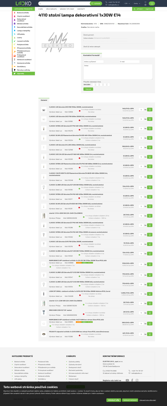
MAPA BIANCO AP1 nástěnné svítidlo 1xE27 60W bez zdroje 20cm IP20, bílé (76, 319)
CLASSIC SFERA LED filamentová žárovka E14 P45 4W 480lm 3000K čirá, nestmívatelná (80, 164)
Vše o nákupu (51, 9)
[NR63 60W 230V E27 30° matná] (44, 313)
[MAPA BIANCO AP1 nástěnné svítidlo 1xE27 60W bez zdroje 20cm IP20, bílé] (44, 323)
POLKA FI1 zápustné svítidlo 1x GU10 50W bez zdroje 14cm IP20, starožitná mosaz (79, 331)
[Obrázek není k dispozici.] (57, 42)
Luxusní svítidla (23, 41)
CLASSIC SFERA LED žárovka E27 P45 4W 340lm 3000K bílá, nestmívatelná (76, 222)
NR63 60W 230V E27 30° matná (60, 310)
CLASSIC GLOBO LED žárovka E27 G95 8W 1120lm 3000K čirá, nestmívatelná (76, 251)
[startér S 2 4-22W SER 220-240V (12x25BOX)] (44, 303)
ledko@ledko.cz (113, 5)
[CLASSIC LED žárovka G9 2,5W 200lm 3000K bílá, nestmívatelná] (44, 147)
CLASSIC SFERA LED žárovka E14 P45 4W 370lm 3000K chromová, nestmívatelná (78, 232)
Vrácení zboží (73, 379)
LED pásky (21, 34)
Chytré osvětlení (23, 16)
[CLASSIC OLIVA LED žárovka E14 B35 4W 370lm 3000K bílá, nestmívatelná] (44, 206)
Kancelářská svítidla (24, 27)
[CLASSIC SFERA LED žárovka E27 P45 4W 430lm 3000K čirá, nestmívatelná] (44, 128)
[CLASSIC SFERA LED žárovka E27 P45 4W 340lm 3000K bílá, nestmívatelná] (44, 225)
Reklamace (72, 376)
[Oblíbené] (146, 2)
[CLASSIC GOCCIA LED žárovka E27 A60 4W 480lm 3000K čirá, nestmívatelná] (44, 157)
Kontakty (81, 9)
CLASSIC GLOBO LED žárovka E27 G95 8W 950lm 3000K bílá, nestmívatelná (76, 185)
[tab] (91, 55)
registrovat (149, 9)
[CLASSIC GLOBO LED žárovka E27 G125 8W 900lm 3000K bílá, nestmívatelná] (44, 284)
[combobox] (127, 3)
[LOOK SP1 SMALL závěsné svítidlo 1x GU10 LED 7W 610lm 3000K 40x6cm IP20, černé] (44, 294)
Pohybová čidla (22, 44)
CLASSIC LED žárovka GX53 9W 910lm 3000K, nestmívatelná (71, 107)
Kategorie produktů (23, 9)
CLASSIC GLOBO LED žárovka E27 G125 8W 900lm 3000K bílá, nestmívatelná (76, 282)
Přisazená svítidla (24, 48)
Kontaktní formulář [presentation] (91, 55)
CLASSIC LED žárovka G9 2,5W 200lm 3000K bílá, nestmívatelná (72, 145)
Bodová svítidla (23, 13)
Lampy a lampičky (23, 30)
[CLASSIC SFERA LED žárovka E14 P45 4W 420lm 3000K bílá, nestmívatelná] (44, 197)
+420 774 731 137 (114, 2)
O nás (40, 9)
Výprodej (20, 73)
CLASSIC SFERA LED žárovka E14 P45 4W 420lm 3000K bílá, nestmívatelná (76, 194)
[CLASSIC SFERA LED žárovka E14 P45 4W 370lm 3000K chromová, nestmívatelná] (44, 235)
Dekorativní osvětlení (21, 20)
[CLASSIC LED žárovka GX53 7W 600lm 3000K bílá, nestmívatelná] (44, 119)
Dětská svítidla (22, 24)
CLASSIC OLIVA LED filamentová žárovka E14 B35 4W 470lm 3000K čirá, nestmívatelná (80, 135)
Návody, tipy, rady (67, 9)
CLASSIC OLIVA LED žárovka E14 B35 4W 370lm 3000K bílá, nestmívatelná (75, 204)
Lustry (19, 37)
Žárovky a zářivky (23, 70)
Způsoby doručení (75, 364)
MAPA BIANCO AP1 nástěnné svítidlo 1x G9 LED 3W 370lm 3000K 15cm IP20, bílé (78, 260)
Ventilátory (21, 66)
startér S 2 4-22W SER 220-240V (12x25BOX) (65, 301)
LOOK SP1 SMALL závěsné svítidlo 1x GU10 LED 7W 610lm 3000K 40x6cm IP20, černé (79, 291)
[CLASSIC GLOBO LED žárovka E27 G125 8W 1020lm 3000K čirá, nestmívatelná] (44, 275)
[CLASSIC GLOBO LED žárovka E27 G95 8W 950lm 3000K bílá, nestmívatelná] (44, 187)
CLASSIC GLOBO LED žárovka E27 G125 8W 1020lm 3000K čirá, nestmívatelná (77, 272)
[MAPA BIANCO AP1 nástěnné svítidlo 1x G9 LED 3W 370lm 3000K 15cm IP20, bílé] (44, 264)
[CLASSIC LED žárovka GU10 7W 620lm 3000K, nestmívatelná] (44, 244)
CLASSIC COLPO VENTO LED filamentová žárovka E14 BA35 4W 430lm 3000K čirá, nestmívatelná (78, 174)
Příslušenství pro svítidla (23, 51)
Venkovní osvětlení (24, 59)
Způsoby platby (74, 361)
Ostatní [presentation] (44, 100)
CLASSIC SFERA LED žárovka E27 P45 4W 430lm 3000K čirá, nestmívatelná (76, 126)
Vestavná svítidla (23, 63)
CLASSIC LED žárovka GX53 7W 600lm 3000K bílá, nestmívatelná (72, 116)
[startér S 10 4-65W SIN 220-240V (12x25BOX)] (44, 216)
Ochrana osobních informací (78, 373)
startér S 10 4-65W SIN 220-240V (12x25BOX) (65, 213)
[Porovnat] (146, 4)
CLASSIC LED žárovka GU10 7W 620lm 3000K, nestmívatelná (71, 241)
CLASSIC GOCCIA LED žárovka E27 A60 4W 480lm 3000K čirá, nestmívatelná (76, 154)
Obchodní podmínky (76, 370)
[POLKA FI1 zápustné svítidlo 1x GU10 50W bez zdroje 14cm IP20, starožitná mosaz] (44, 334)
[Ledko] (23, 3)
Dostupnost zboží (75, 367)
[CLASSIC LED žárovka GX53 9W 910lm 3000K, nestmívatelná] (44, 109)
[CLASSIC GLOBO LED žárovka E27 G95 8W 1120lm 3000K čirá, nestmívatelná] (44, 253)
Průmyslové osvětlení (21, 56)
